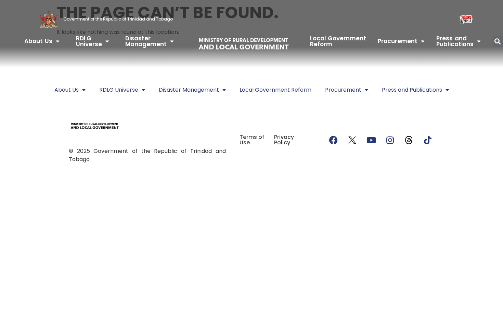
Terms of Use (252, 139)
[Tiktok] (427, 139)
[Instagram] (390, 139)
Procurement (397, 41)
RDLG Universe (89, 41)
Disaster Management (146, 41)
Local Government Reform (338, 41)
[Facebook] (333, 139)
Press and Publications (455, 41)
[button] (497, 41)
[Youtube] (371, 139)
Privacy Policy (284, 139)
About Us (38, 41)
